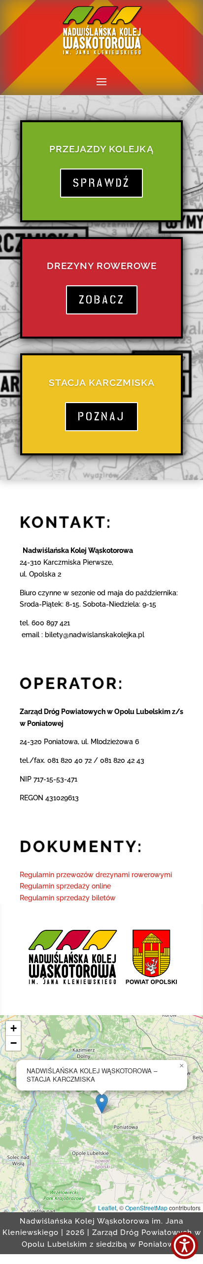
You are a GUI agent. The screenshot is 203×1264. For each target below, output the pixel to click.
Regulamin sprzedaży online (65, 886)
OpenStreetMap (146, 1207)
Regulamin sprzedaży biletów (68, 898)
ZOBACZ (102, 299)
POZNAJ (101, 416)
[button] (102, 1103)
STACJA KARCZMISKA (102, 382)
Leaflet (107, 1207)
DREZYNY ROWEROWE (102, 265)
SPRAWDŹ (101, 182)
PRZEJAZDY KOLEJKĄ (101, 148)
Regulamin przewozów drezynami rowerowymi (96, 875)
